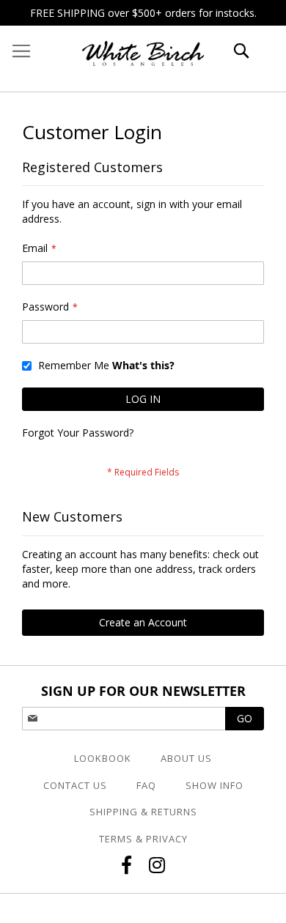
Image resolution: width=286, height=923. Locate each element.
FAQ (146, 785)
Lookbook (102, 758)
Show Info (214, 785)
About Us (186, 758)
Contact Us (75, 785)
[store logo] (143, 59)
